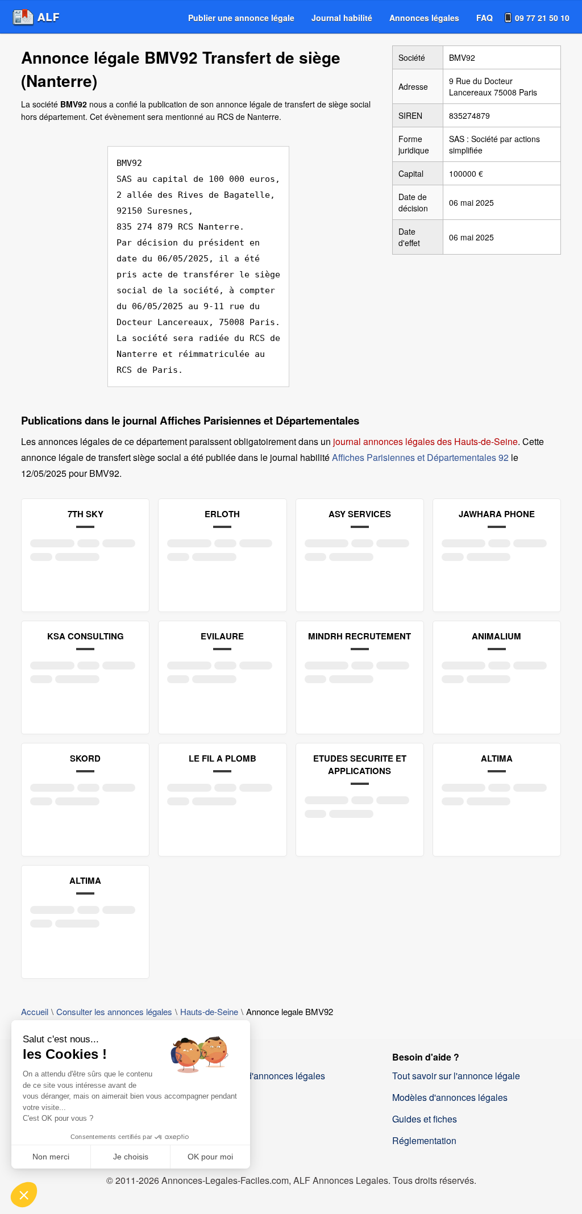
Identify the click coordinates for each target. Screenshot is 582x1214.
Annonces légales (424, 17)
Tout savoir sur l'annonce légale (456, 1075)
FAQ (484, 17)
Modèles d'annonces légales (450, 1097)
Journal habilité (341, 17)
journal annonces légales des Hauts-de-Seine (425, 441)
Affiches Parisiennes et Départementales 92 (420, 457)
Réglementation (424, 1140)
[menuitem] (241, 18)
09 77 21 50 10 (542, 17)
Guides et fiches (424, 1118)
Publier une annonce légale (241, 17)
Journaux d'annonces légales (266, 1075)
